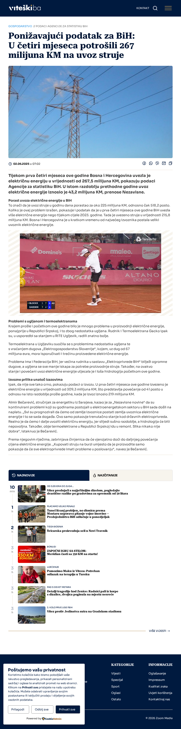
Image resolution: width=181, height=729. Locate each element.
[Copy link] (170, 164)
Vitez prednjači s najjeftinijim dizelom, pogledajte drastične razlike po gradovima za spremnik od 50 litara (87, 492)
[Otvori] (168, 8)
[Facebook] (144, 164)
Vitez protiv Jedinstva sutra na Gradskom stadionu (84, 611)
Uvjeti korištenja (160, 693)
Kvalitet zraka (158, 686)
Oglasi (116, 693)
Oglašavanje (157, 673)
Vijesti (116, 673)
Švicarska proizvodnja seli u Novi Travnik (77, 530)
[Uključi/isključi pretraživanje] (155, 8)
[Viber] (157, 164)
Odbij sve (42, 709)
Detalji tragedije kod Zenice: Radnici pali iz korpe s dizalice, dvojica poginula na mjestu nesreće (82, 593)
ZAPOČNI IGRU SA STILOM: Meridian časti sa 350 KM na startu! (72, 552)
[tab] (49, 475)
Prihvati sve (67, 709)
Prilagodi (17, 709)
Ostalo (116, 699)
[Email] (164, 164)
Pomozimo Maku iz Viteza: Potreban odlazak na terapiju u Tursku (73, 572)
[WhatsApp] (151, 164)
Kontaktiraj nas (159, 699)
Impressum (157, 680)
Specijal (117, 680)
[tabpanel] (90, 558)
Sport (115, 686)
